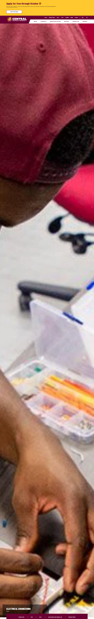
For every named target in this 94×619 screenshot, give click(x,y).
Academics (43, 21)
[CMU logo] (17, 18)
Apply (46, 17)
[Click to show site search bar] (87, 17)
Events (76, 17)
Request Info (52, 17)
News (72, 17)
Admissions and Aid (55, 21)
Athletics (85, 21)
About (35, 21)
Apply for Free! (14, 11)
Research (66, 21)
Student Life (76, 21)
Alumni (67, 17)
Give (62, 17)
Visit (58, 17)
